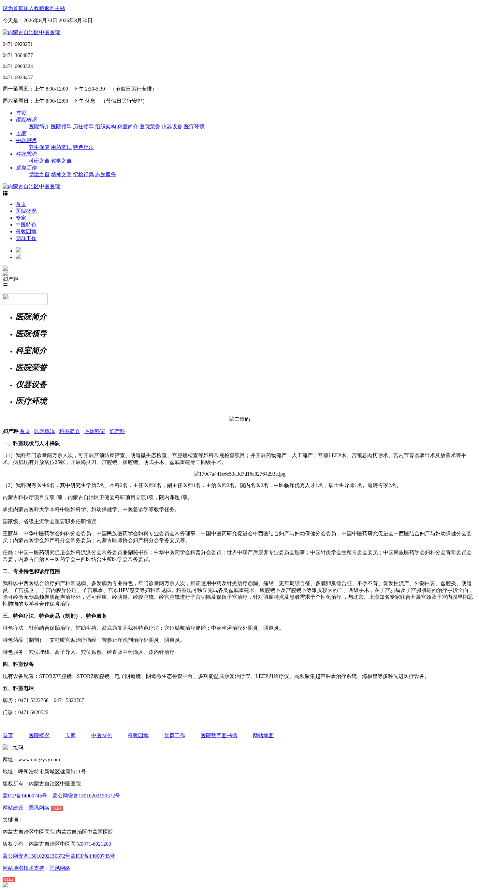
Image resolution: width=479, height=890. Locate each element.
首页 (21, 204)
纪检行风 (83, 174)
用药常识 (61, 147)
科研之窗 (39, 161)
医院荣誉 (149, 126)
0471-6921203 (96, 844)
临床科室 (94, 431)
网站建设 (13, 808)
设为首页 (13, 8)
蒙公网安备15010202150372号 (86, 795)
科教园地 (26, 231)
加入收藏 (33, 8)
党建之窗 (39, 174)
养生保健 (39, 147)
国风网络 (39, 808)
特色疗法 (83, 147)
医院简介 (39, 126)
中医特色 (26, 224)
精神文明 (61, 174)
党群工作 (26, 238)
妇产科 (117, 431)
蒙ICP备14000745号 (25, 795)
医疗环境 (194, 126)
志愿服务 (105, 174)
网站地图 (263, 735)
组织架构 (105, 126)
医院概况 (26, 211)
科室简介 (127, 126)
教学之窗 (61, 161)
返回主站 (54, 8)
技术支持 (33, 868)
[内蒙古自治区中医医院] (31, 32)
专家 (21, 218)
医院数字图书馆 (219, 735)
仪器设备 (172, 126)
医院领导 (61, 126)
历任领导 (83, 126)
